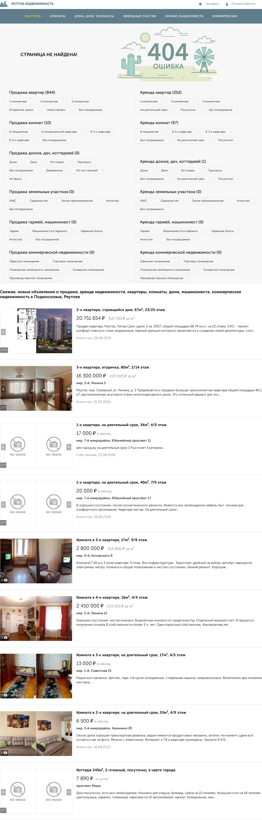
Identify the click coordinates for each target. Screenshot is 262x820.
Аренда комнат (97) (159, 123)
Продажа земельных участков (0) (41, 192)
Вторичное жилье (21, 110)
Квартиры (33, 16)
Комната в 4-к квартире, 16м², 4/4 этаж (112, 597)
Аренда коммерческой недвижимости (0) (180, 253)
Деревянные (54, 170)
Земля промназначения (77, 200)
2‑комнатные (49, 101)
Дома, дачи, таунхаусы (94, 16)
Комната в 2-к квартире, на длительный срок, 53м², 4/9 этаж (131, 713)
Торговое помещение (67, 261)
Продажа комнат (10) (30, 123)
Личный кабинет (243, 4)
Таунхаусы (84, 162)
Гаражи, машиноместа (184, 16)
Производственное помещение (30, 278)
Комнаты (58, 16)
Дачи (33, 162)
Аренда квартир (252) (161, 93)
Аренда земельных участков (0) (170, 192)
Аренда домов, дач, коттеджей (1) (173, 162)
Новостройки (56, 110)
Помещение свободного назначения (34, 269)
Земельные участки (139, 16)
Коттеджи (57, 162)
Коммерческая (224, 16)
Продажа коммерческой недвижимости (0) (51, 253)
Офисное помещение (24, 261)
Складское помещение (88, 269)
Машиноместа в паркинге (49, 231)
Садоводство (39, 200)
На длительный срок (154, 110)
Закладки (212, 4)
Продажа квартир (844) (32, 93)
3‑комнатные (80, 101)
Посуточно (187, 110)
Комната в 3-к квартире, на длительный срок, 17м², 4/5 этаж (130, 655)
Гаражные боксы (92, 231)
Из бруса (15, 179)
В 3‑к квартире (19, 140)
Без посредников (90, 110)
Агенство (112, 200)
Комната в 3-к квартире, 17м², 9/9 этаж (111, 540)
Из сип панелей (86, 170)
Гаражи (14, 231)
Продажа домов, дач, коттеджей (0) (44, 153)
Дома (13, 162)
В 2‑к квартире (100, 131)
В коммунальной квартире (59, 131)
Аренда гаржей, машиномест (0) (171, 222)
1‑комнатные (18, 101)
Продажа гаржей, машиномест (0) (42, 222)
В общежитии (18, 131)
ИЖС (12, 200)
